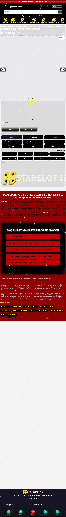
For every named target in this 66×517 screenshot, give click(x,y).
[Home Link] (15, 7)
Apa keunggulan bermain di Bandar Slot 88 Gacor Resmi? (30, 250)
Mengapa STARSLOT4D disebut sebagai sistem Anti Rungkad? (32, 243)
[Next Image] (63, 69)
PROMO (8, 514)
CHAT (57, 514)
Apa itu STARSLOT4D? (17, 237)
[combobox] (31, 12)
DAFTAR (33, 514)
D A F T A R (28, 129)
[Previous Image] (3, 69)
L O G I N (10, 129)
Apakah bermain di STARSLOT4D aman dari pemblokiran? (30, 256)
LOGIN (20, 514)
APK (45, 514)
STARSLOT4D (5, 201)
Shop (5, 8)
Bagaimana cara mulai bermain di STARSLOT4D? (27, 262)
